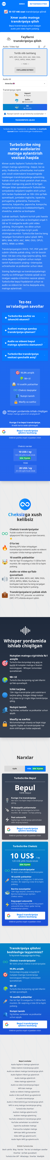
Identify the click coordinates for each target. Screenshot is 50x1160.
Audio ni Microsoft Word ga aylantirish (25, 1095)
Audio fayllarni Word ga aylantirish (25, 1075)
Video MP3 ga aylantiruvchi (25, 1136)
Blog (15, 1149)
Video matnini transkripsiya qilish (25, 1068)
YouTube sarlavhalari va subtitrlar (25, 1122)
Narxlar (20, 1149)
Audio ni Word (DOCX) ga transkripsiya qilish (25, 1102)
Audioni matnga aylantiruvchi (25, 1112)
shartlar (32, 129)
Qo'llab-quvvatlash (29, 1153)
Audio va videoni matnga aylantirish (25, 1092)
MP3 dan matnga (25, 1088)
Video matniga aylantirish (25, 1081)
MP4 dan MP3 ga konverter (25, 1132)
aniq (38, 662)
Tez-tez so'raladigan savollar (36, 1149)
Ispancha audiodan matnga (25, 1126)
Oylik (14, 768)
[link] (39, 47)
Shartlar (33, 1156)
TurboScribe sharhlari (25, 1109)
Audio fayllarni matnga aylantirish (25, 1064)
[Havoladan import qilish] (44, 47)
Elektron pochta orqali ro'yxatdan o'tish (25, 438)
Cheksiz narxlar (25, 446)
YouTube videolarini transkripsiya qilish (25, 1119)
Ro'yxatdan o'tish (38, 4)
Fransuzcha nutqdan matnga (25, 1129)
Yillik (35, 768)
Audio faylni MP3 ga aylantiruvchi (25, 1139)
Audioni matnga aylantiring (25, 1115)
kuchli (12, 665)
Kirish (22, 4)
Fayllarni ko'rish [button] (25, 70)
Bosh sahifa (7, 1149)
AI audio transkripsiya (25, 1098)
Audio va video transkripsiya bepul (25, 1085)
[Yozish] (39, 47)
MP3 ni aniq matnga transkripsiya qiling (25, 1105)
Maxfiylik (40, 1156)
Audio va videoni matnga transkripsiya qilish (25, 1071)
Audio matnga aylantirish (25, 1078)
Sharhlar (17, 1153)
